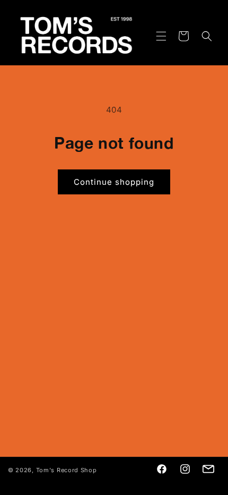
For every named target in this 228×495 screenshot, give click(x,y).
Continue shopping (114, 182)
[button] (154, 36)
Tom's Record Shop (66, 470)
